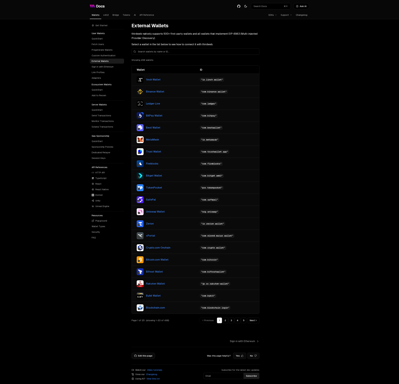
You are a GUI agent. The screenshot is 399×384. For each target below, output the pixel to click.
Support (285, 15)
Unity (98, 200)
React (98, 184)
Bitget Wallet (154, 175)
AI (135, 15)
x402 (106, 15)
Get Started (101, 25)
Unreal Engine (102, 206)
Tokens (126, 15)
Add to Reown (99, 95)
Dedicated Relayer (101, 152)
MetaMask (152, 139)
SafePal (151, 199)
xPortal (150, 235)
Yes (238, 356)
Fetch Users (98, 44)
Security (96, 232)
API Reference (146, 15)
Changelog (301, 15)
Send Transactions (101, 115)
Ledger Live (153, 103)
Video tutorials (154, 370)
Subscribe (251, 376)
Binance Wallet (155, 91)
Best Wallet (153, 127)
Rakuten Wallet (155, 283)
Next (252, 320)
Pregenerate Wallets (102, 50)
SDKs (271, 15)
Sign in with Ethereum (102, 66)
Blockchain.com (155, 307)
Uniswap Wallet (155, 211)
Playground (101, 221)
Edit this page (145, 356)
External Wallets (100, 61)
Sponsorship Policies (102, 147)
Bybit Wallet (153, 295)
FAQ (94, 237)
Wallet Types (98, 226)
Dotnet (99, 195)
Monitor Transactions (103, 121)
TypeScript (101, 178)
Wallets (95, 15)
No (251, 356)
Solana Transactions (102, 127)
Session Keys (99, 158)
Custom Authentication (103, 55)
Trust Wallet (153, 151)
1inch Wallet (153, 79)
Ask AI (303, 6)
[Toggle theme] (245, 6)
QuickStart (97, 38)
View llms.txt (153, 378)
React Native (102, 189)
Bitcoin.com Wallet (157, 259)
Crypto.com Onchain (158, 247)
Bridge (116, 15)
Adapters (96, 78)
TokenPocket (154, 187)
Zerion (150, 223)
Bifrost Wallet (154, 271)
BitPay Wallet (154, 115)
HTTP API (100, 172)
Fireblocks (152, 163)
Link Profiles (98, 72)
